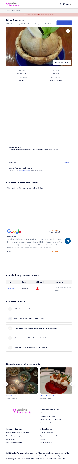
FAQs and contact (46, 442)
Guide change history (13, 436)
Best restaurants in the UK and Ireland (18, 432)
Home (8, 11)
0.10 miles (66, 163)
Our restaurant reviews (47, 416)
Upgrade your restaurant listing (50, 436)
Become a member (46, 423)
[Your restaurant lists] (64, 4)
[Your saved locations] (60, 4)
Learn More (63, 23)
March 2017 (11, 289)
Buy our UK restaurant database (50, 419)
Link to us (43, 439)
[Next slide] (72, 384)
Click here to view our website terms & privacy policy (48, 459)
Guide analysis (11, 439)
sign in (15, 171)
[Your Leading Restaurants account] (67, 4)
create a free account (24, 171)
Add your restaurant (46, 432)
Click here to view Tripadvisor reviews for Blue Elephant (25, 188)
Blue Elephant (16, 11)
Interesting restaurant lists (14, 442)
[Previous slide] (6, 384)
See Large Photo (63, 63)
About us (43, 413)
